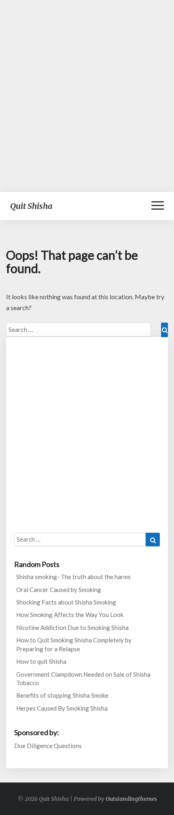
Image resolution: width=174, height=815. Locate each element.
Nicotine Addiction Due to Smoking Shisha (72, 627)
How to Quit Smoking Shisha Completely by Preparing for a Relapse (74, 644)
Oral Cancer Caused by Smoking (58, 589)
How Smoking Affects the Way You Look (69, 614)
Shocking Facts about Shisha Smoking (66, 602)
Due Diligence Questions (48, 745)
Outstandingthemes (131, 798)
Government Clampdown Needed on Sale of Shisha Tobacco (83, 678)
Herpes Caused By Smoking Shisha (62, 708)
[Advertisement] (87, 96)
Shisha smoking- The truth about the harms (73, 576)
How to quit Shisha (41, 661)
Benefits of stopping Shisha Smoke (62, 695)
